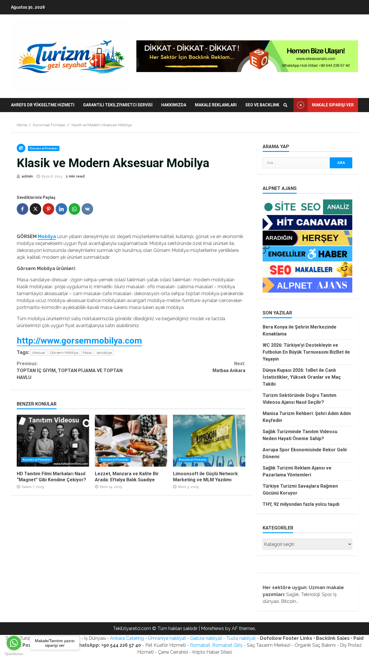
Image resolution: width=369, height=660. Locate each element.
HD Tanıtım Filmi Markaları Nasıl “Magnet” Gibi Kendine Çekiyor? (53, 441)
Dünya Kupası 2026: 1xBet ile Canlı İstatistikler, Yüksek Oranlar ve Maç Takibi (302, 377)
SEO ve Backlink (262, 105)
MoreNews (212, 628)
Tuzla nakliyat (241, 638)
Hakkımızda (173, 105)
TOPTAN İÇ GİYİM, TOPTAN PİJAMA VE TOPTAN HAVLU (70, 370)
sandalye (104, 352)
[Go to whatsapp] (14, 643)
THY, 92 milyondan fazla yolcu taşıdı (301, 504)
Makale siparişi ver (333, 105)
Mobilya (47, 236)
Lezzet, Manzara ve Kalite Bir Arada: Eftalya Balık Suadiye (131, 441)
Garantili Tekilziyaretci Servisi (118, 105)
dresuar (39, 352)
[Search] (285, 105)
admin (27, 176)
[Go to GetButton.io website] (14, 654)
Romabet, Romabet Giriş (216, 645)
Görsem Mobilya (64, 352)
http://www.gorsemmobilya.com (79, 340)
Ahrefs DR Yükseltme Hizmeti (42, 105)
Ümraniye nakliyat (167, 638)
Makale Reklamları (216, 105)
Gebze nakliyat (206, 638)
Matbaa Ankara (228, 367)
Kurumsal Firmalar (44, 148)
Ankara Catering (127, 638)
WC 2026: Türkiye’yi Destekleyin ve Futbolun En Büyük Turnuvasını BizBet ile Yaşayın (306, 352)
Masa (87, 352)
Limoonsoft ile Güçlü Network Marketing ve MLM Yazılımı (209, 441)
